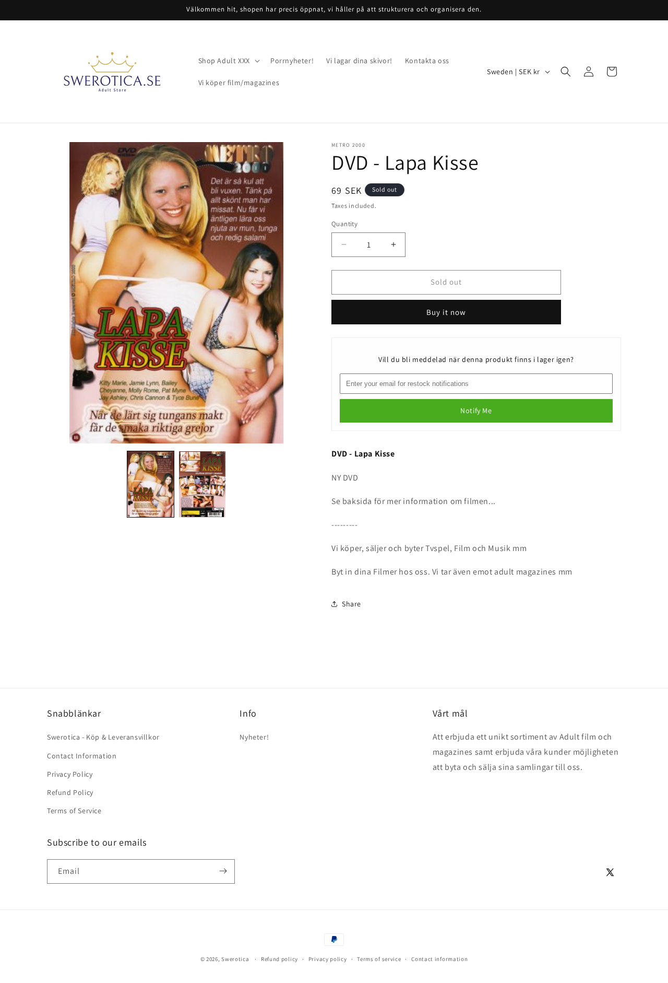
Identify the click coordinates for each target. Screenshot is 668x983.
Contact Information (81, 755)
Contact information (439, 959)
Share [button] (351, 603)
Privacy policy (327, 959)
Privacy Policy (69, 774)
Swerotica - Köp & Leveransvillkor (103, 737)
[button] (228, 61)
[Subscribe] (222, 871)
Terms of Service (74, 810)
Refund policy (279, 959)
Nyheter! (254, 737)
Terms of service (379, 959)
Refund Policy (70, 792)
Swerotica (235, 959)
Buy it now (446, 312)
